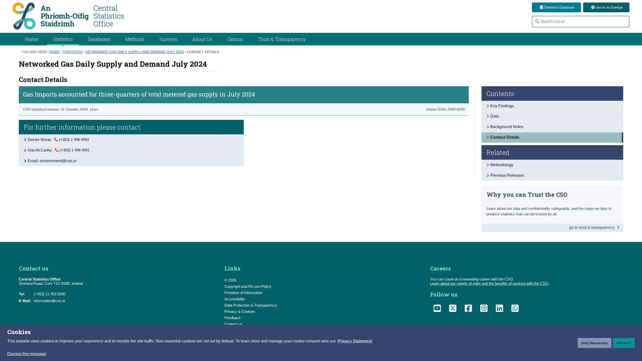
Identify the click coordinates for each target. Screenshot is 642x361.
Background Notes (506, 127)
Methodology (501, 165)
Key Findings (502, 106)
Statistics (73, 52)
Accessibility (234, 299)
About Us (202, 39)
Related (498, 152)
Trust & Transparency (282, 39)
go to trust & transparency (592, 227)
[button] (355, 341)
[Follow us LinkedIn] (500, 309)
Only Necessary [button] (594, 343)
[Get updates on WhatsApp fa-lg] (515, 309)
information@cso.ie (49, 301)
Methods (134, 39)
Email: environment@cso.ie (52, 161)
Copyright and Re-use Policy (247, 286)
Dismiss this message (26, 354)
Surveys (168, 39)
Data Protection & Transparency (250, 305)
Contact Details (203, 52)
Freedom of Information (243, 293)
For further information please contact (82, 127)
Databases (99, 39)
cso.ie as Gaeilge (609, 7)
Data (494, 116)
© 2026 (230, 280)
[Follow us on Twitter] (453, 309)
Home (31, 39)
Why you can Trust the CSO (527, 194)
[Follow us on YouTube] (437, 309)
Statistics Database (559, 7)
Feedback (232, 318)
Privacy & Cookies (239, 311)
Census (235, 39)
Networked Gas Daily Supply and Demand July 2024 (135, 52)
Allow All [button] (624, 343)
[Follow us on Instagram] (484, 309)
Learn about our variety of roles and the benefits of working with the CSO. (489, 283)
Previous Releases (507, 175)
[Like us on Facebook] (468, 309)
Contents (500, 93)
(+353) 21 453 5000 (49, 294)
